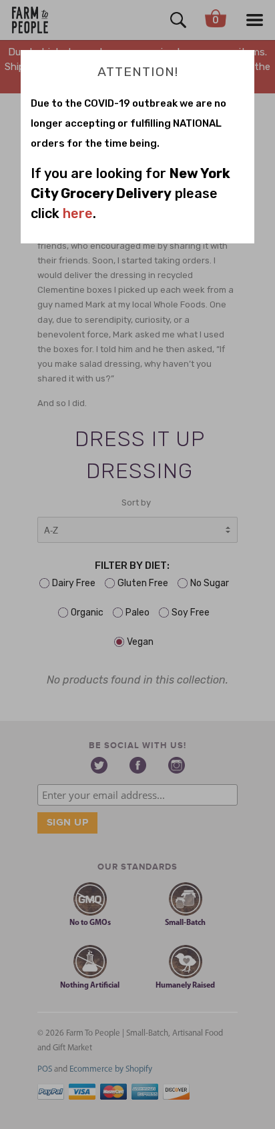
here (78, 213)
